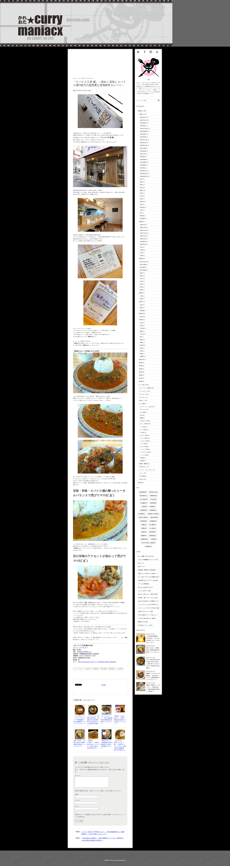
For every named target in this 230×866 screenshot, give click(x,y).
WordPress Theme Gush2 (115, 862)
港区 (141, 336)
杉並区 (141, 348)
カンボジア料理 (143, 446)
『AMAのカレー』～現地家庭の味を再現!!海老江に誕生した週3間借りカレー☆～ (106, 744)
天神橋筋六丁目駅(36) (153, 514)
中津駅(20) (153, 539)
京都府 (140, 221)
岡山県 (140, 372)
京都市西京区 (143, 241)
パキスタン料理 (143, 435)
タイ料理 (142, 432)
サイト (77, 806)
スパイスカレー (79, 668)
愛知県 (140, 362)
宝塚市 (141, 281)
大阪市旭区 (142, 168)
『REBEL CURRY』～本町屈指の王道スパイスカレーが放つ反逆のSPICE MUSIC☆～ (93, 744)
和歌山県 (141, 313)
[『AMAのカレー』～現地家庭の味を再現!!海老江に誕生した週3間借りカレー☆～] (106, 730)
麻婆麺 (141, 418)
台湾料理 (142, 460)
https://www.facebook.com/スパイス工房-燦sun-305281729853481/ (97, 662)
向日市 (141, 252)
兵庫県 (140, 258)
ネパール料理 (143, 429)
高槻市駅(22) (152, 535)
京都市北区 (142, 224)
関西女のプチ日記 (143, 622)
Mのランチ (141, 563)
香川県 (140, 378)
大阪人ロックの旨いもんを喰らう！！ (148, 573)
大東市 (141, 204)
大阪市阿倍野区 (143, 131)
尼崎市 (141, 273)
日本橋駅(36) (141, 514)
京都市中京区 (143, 230)
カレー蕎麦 (142, 412)
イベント (141, 473)
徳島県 (140, 375)
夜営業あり (112, 668)
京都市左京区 (143, 238)
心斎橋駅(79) (143, 503)
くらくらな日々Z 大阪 (144, 590)
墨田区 (141, 331)
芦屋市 (141, 278)
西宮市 (141, 275)
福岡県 (140, 381)
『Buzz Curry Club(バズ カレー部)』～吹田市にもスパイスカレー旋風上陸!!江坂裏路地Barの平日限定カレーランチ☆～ (120, 746)
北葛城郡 (142, 310)
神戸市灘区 (142, 267)
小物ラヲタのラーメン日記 (145, 611)
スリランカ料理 (143, 438)
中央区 (141, 322)
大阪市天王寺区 (143, 128)
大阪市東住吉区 (143, 145)
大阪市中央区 (143, 120)
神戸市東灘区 (143, 270)
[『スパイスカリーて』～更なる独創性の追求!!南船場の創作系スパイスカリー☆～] (106, 705)
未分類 (140, 482)
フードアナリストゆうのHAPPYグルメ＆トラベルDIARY (154, 604)
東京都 (140, 319)
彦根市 (141, 298)
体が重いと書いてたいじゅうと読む (148, 597)
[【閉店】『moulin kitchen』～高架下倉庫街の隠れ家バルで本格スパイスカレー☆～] (120, 705)
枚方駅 (120, 668)
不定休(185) (153, 499)
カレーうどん (143, 409)
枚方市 (88, 668)
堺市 (141, 212)
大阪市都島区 (143, 159)
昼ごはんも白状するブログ (145, 587)
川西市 (141, 284)
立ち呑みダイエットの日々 (145, 625)
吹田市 (141, 193)
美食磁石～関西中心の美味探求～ (147, 570)
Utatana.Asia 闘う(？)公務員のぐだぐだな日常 (151, 601)
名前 (77, 794)
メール (77, 800)
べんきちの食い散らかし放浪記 (147, 618)
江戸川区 (142, 334)
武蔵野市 (142, 356)
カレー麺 (141, 403)
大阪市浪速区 (143, 134)
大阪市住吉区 (143, 142)
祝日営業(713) (143, 495)
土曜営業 (95, 668)
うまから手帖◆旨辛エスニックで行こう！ (150, 559)
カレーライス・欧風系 (145, 388)
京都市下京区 (143, 233)
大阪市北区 (142, 117)
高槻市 (141, 190)
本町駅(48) (152, 506)
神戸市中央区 (143, 261)
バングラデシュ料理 (145, 452)
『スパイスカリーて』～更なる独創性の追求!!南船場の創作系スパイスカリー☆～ (106, 719)
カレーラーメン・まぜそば (146, 406)
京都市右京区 (143, 235)
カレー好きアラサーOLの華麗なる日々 (149, 577)
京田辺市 (142, 250)
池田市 (141, 182)
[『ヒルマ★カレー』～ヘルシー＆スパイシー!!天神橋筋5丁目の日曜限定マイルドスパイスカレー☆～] (80, 705)
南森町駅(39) (143, 510)
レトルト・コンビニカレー (146, 470)
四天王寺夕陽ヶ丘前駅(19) (148, 542)
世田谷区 (142, 345)
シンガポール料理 (144, 441)
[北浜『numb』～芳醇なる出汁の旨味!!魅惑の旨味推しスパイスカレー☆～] (80, 730)
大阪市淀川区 (143, 170)
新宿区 (141, 339)
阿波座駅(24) (152, 532)
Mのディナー (141, 566)
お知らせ (141, 479)
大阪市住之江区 (143, 139)
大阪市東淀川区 (143, 176)
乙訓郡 (141, 255)
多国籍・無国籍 (143, 463)
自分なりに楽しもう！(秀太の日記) (148, 594)
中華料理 (142, 457)
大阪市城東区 (143, 162)
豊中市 (141, 179)
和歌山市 (142, 316)
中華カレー (142, 400)
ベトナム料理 (143, 443)
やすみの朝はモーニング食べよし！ (148, 615)
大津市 (141, 296)
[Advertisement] (100, 61)
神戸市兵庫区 (143, 264)
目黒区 (141, 342)
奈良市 (141, 304)
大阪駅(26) (143, 524)
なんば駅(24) (152, 528)
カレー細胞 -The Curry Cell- (146, 556)
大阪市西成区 (143, 137)
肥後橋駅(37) (153, 510)
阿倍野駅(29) (143, 521)
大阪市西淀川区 (143, 173)
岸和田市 (142, 215)
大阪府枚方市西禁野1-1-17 (84, 651)
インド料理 (142, 427)
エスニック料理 (143, 423)
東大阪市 (142, 207)
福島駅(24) (143, 535)
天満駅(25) (143, 528)
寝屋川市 (142, 201)
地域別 (140, 111)
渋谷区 (141, 325)
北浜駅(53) (144, 506)
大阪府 (140, 114)
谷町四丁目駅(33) (143, 517)
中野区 (141, 350)
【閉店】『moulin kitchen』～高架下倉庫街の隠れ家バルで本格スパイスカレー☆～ (120, 719)
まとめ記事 (142, 476)
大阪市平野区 (143, 148)
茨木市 (141, 187)
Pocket (103, 685)
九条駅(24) (143, 532)
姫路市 (141, 289)
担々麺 (141, 415)
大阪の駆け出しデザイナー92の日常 (148, 580)
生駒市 (141, 307)
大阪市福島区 (143, 122)
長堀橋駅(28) (153, 521)
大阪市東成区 (143, 151)
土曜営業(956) (142, 492)
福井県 (140, 369)
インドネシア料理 (144, 449)
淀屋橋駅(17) (148, 546)
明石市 (141, 287)
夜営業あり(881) (153, 492)
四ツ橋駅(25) (152, 524)
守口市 (141, 196)
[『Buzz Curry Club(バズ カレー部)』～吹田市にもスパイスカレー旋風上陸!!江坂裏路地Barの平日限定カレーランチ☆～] (120, 730)
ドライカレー (142, 397)
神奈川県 (141, 359)
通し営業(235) (144, 499)
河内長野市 (142, 218)
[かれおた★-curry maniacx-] (86, 1)
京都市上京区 (143, 227)
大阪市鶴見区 (143, 165)
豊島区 (141, 353)
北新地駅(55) (153, 503)
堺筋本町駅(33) (154, 517)
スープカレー (142, 394)
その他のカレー (143, 466)
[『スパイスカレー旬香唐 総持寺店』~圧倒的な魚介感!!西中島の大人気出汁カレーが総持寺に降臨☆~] (93, 705)
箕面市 (141, 184)
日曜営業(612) (153, 495)
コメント (78, 775)
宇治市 (141, 247)
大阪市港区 (142, 156)
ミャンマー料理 (143, 455)
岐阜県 (140, 365)
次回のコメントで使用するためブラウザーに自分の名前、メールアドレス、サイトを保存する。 (100, 816)
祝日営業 (104, 668)
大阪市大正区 (143, 153)
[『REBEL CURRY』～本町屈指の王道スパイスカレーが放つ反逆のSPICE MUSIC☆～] (93, 730)
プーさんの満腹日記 (143, 584)
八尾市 (141, 210)
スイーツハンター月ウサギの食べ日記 (148, 608)
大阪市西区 (142, 125)
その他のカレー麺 (144, 420)
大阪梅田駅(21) (144, 539)
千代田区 (142, 328)
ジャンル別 (141, 384)
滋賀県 (140, 293)
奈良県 (140, 301)
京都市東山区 (143, 244)
